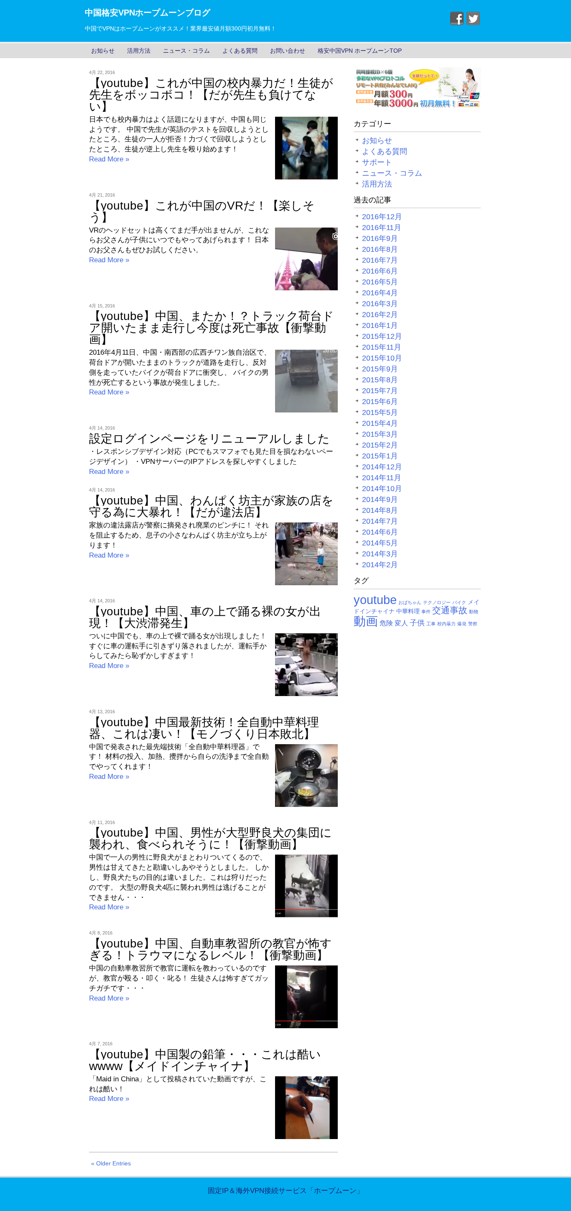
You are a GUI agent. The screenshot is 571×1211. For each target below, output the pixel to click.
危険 (386, 623)
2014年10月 (382, 488)
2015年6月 (380, 401)
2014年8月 (380, 510)
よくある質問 (239, 50)
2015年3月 (380, 434)
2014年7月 (380, 521)
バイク (459, 602)
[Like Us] (457, 18)
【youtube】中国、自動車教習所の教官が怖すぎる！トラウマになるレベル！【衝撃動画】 (210, 949)
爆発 (461, 623)
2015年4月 (380, 423)
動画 (366, 621)
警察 (472, 623)
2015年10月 (382, 358)
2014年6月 (380, 532)
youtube (375, 600)
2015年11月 (381, 347)
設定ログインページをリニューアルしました (209, 438)
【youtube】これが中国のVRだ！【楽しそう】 (202, 211)
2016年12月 (382, 217)
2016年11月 (381, 227)
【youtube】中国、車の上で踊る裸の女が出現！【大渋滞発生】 (205, 617)
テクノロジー (437, 602)
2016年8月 (380, 249)
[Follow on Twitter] (473, 18)
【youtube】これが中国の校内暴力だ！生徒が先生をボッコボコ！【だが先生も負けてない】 (211, 95)
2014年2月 (380, 565)
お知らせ (103, 50)
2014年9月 (380, 499)
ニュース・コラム (186, 50)
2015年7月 (380, 391)
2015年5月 (380, 412)
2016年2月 (380, 314)
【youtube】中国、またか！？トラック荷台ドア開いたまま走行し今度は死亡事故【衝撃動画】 (211, 328)
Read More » (109, 159)
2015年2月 (380, 445)
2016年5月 (380, 282)
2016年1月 (380, 325)
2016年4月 (380, 293)
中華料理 (408, 611)
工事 (431, 623)
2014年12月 (382, 467)
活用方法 (138, 50)
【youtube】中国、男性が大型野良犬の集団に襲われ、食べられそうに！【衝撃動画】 (210, 838)
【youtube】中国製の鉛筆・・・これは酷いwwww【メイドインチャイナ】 (205, 1060)
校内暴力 (446, 623)
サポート (377, 162)
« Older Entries (111, 1163)
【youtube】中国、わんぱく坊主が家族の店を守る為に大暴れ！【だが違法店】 (211, 506)
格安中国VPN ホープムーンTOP (360, 50)
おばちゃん (409, 602)
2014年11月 (381, 478)
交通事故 (449, 610)
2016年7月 (380, 260)
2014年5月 (380, 543)
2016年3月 (380, 304)
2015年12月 (382, 336)
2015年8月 (380, 380)
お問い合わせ (287, 50)
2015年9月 (380, 369)
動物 (473, 611)
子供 (417, 623)
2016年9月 (380, 238)
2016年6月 (380, 271)
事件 (426, 611)
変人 (401, 623)
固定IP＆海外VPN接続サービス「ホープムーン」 (286, 1191)
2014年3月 (380, 554)
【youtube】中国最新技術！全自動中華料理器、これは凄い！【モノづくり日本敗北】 (204, 728)
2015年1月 (380, 456)
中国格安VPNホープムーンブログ (147, 12)
